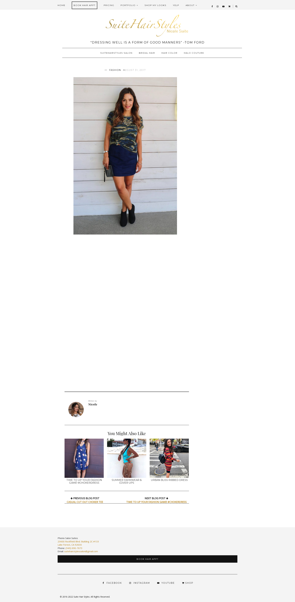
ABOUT (190, 5)
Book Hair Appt (84, 5)
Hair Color (169, 53)
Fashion (115, 70)
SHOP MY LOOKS (155, 5)
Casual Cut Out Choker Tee (85, 502)
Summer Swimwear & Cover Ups (127, 481)
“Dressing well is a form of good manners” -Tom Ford (147, 42)
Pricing (109, 5)
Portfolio (128, 5)
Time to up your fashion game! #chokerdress (84, 481)
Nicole (92, 404)
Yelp (176, 5)
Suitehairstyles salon (116, 53)
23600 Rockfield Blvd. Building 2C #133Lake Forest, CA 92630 (78, 543)
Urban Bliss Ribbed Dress (169, 480)
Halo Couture (194, 53)
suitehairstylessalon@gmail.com (81, 551)
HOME (61, 5)
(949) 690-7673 (73, 548)
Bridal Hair (147, 53)
